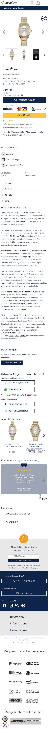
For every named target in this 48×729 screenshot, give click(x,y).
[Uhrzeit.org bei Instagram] (11, 606)
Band (7, 201)
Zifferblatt (9, 195)
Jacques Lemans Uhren (18, 514)
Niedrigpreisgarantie (17, 336)
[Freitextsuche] (32, 3)
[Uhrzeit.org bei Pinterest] (23, 606)
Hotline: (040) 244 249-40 (18, 383)
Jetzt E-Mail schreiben (18, 411)
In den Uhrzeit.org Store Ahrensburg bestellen (25, 132)
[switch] (5, 725)
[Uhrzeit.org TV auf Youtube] (17, 606)
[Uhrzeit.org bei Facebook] (4, 606)
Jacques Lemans (12, 444)
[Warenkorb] (38, 3)
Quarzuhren (12, 522)
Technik (8, 183)
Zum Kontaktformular (17, 404)
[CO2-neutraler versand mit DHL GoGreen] (25, 721)
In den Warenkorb (25, 100)
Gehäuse (9, 189)
